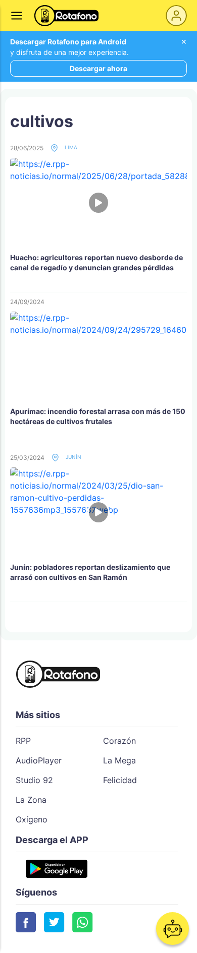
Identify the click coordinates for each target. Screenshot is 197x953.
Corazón (119, 741)
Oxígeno (31, 819)
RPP (23, 741)
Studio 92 (34, 780)
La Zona (31, 800)
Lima (70, 147)
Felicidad (120, 780)
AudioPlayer (39, 760)
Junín (72, 457)
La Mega (119, 760)
